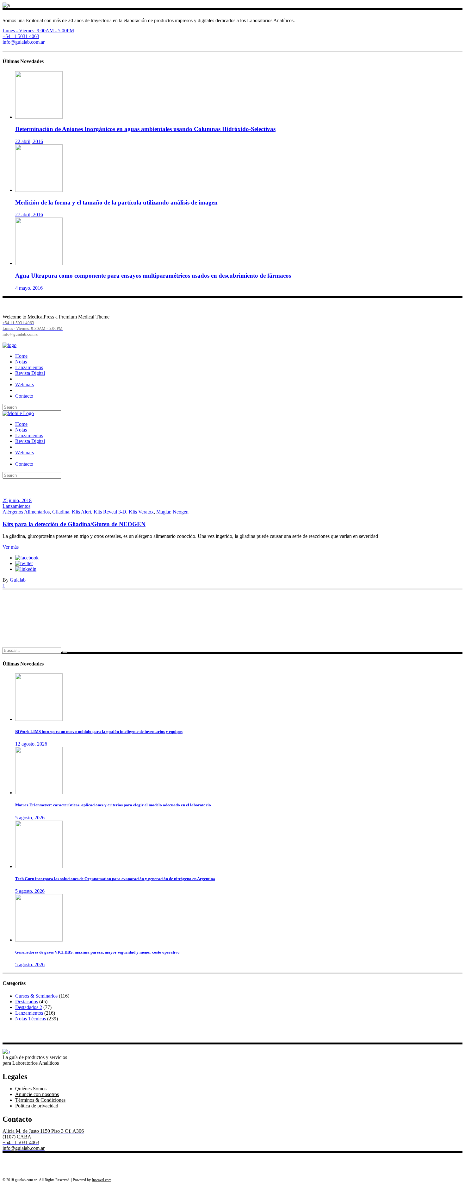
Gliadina (60, 511)
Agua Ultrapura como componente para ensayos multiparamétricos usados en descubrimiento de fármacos (153, 275)
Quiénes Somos (30, 1088)
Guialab (18, 580)
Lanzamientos (16, 506)
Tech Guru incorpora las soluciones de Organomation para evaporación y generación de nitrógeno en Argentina (115, 878)
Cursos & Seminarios (36, 996)
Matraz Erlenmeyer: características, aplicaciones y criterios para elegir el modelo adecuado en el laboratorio (113, 805)
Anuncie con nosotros (37, 1094)
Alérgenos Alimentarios (26, 511)
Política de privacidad (36, 1105)
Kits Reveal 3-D (110, 511)
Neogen (181, 511)
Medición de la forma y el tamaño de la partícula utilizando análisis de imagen (116, 202)
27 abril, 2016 (29, 214)
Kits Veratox (141, 511)
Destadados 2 (28, 1007)
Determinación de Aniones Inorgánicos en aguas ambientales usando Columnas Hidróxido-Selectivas (145, 129)
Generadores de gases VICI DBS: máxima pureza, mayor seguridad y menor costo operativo (97, 952)
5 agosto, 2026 (30, 817)
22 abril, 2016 (29, 141)
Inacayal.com (101, 1180)
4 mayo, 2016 (29, 288)
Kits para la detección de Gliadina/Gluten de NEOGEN (74, 524)
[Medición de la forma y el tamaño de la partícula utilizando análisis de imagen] (39, 190)
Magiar (163, 511)
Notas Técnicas (30, 1018)
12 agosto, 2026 (31, 744)
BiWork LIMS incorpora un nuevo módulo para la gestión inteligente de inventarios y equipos (99, 731)
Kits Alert (81, 511)
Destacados (26, 1001)
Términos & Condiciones (40, 1100)
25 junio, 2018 (17, 500)
